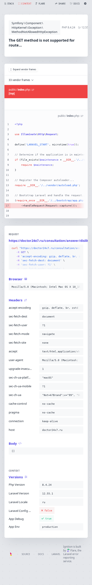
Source (26, 554)
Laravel (56, 554)
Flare (73, 550)
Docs (41, 554)
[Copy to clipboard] (79, 248)
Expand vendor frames (24, 69)
